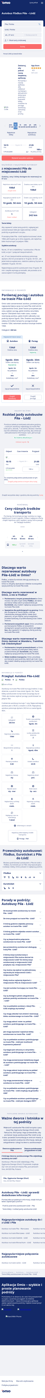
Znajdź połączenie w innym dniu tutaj (22, 481)
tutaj (41, 495)
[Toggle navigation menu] (42, 3)
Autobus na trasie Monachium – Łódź (16, 1242)
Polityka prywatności (10, 1385)
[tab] (11, 133)
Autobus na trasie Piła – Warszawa (15, 1229)
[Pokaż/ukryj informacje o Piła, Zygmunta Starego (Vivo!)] (40, 1179)
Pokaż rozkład (12, 217)
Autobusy (20, 1272)
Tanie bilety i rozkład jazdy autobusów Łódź (20, 1209)
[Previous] (7, 537)
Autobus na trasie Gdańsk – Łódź (15, 1238)
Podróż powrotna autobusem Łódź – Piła (19, 1206)
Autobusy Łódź (32, 1272)
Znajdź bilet (12, 191)
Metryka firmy (7, 1381)
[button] (12, 34)
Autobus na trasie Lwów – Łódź (14, 1263)
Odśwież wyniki (21, 442)
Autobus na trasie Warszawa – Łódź (16, 1233)
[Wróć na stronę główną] (6, 3)
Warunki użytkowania (24, 1381)
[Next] (39, 126)
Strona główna (7, 1272)
